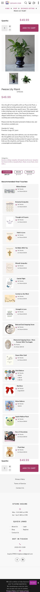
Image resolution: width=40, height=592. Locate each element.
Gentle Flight (21, 278)
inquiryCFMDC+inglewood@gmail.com (20, 554)
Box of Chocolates (21, 432)
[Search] (25, 2)
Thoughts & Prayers (22, 217)
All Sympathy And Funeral (25, 160)
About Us (15, 526)
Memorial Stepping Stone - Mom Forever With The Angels (24, 341)
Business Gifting (28, 8)
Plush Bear (21, 447)
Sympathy (14, 160)
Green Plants (31, 162)
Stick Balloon (19, 370)
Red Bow (20, 386)
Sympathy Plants (17, 162)
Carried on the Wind (22, 294)
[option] (20, 53)
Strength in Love (21, 309)
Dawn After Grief (21, 355)
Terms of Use (24, 591)
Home (7, 8)
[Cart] (30, 3)
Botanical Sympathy (22, 202)
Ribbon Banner (21, 186)
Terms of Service (20, 483)
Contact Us (20, 488)
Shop (15, 8)
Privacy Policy (20, 479)
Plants (25, 162)
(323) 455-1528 (15, 3)
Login (25, 526)
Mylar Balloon (20, 401)
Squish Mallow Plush (22, 416)
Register (26, 529)
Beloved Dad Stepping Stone (24, 324)
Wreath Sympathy (21, 263)
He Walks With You (21, 248)
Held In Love (21, 232)
